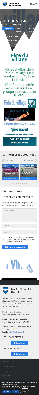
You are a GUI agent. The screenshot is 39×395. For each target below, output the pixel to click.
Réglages (24, 391)
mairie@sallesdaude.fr (16, 332)
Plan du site (6, 376)
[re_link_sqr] (10, 171)
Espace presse (7, 371)
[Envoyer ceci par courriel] (4, 44)
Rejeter (15, 391)
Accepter (6, 391)
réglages (25, 388)
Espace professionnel (9, 366)
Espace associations (9, 361)
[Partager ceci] (9, 44)
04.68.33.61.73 (11, 329)
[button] (34, 4)
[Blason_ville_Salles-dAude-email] (12, 4)
